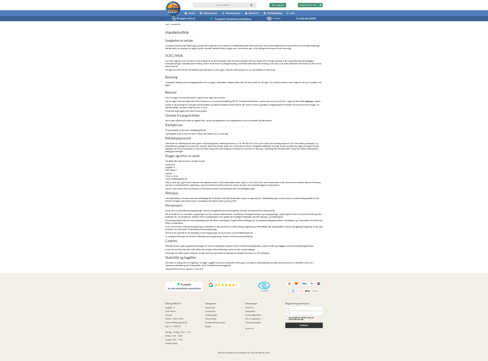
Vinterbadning (274, 13)
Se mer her (249, 329)
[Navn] (304, 308)
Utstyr (191, 13)
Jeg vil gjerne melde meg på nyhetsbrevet (301, 318)
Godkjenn (304, 325)
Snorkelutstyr (210, 311)
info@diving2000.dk (179, 323)
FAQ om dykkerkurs (253, 319)
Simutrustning (210, 319)
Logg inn (279, 5)
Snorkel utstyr (233, 13)
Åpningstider (250, 311)
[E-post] (304, 313)
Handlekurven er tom (308, 5)
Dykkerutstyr (210, 13)
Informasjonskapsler (253, 323)
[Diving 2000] (173, 9)
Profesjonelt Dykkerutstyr (215, 323)
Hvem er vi (249, 308)
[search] (251, 5)
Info (292, 13)
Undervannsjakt (211, 315)
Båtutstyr (254, 13)
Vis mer (208, 326)
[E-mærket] (264, 291)
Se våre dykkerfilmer (253, 315)
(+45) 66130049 (307, 18)
